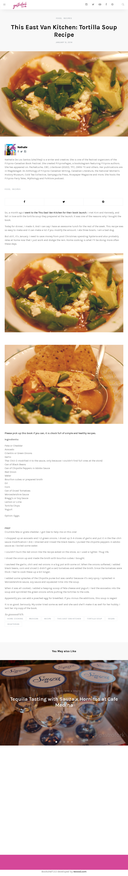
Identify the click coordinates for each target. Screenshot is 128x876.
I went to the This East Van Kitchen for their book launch (55, 212)
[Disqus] (64, 796)
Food (59, 18)
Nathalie (22, 147)
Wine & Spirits (73, 691)
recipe (47, 619)
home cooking (15, 619)
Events (51, 691)
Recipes (68, 18)
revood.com (79, 871)
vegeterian (13, 624)
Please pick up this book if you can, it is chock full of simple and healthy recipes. (50, 433)
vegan (111, 619)
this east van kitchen (69, 619)
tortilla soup (94, 619)
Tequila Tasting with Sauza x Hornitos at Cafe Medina (64, 702)
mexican (33, 619)
